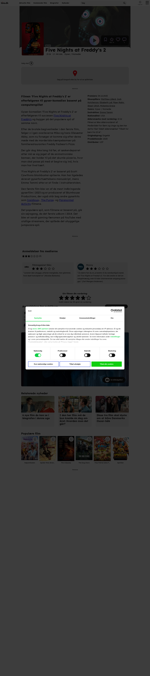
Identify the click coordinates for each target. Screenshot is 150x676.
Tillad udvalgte (75, 364)
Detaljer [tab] (63, 318)
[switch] (63, 355)
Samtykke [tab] (38, 318)
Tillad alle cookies (106, 364)
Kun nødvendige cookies (43, 364)
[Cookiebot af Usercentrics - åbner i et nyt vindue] (112, 310)
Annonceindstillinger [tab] (87, 318)
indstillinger (115, 337)
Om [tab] (112, 318)
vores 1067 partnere (41, 329)
